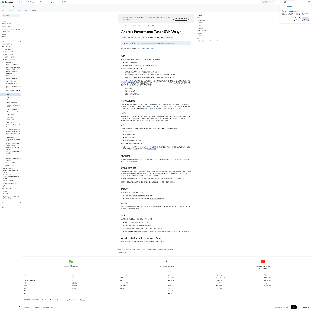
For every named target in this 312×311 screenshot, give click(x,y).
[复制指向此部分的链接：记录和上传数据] (136, 101)
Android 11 (170, 293)
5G (72, 291)
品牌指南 (37, 307)
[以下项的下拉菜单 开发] (44, 2)
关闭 (297, 19)
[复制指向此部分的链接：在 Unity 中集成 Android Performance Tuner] (163, 238)
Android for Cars (124, 285)
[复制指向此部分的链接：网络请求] (130, 189)
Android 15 (171, 283)
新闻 (25, 288)
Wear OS (122, 280)
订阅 (293, 307)
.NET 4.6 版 (144, 222)
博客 (65, 2)
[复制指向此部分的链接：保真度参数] (132, 156)
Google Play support (269, 283)
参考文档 (34, 10)
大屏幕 (121, 278)
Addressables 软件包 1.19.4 (172, 231)
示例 (19, 10)
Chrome (52, 300)
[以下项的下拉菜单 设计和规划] (36, 2)
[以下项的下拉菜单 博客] (68, 2)
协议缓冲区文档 (151, 149)
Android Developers (126, 25)
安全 (25, 283)
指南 (26, 10)
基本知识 (19, 2)
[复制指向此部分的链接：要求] (126, 216)
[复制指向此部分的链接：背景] (126, 56)
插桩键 (152, 108)
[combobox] (269, 1)
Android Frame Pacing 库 (128, 81)
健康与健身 (75, 283)
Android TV (123, 288)
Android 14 (171, 285)
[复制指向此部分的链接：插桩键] (127, 113)
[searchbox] (11, 15)
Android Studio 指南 (221, 278)
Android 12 (171, 291)
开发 (41, 2)
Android (26, 278)
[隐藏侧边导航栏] (19, 308)
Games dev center (8, 6)
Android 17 (171, 278)
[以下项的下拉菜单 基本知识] (24, 2)
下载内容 (11, 10)
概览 (3, 10)
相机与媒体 (75, 285)
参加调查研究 (267, 285)
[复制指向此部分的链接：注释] (126, 125)
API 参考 (218, 283)
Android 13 (170, 288)
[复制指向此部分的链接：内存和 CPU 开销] (137, 168)
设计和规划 (31, 2)
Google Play (52, 2)
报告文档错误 (267, 280)
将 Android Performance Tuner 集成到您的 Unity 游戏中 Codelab (158, 43)
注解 (156, 108)
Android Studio (301, 2)
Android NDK (219, 288)
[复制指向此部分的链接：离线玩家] (129, 203)
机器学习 (74, 280)
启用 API (161, 242)
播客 (25, 293)
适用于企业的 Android (29, 280)
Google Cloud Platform (71, 300)
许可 (32, 307)
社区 (42, 10)
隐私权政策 (75, 288)
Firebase (59, 300)
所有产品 (82, 300)
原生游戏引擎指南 (149, 49)
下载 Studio (219, 285)
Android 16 (171, 280)
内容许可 (134, 249)
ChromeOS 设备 (124, 283)
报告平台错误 (267, 278)
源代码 (25, 285)
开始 (305, 19)
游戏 (73, 278)
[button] (9, 41)
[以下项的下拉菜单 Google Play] (58, 2)
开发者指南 (219, 280)
